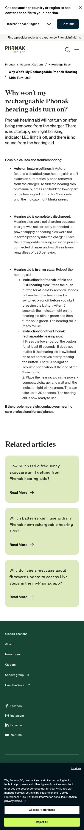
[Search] (67, 49)
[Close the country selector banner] (80, 7)
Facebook (16, 706)
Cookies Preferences (42, 810)
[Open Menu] (76, 50)
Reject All (42, 822)
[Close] (80, 38)
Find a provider (17, 37)
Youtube (16, 735)
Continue (68, 24)
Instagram (17, 715)
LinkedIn (16, 725)
